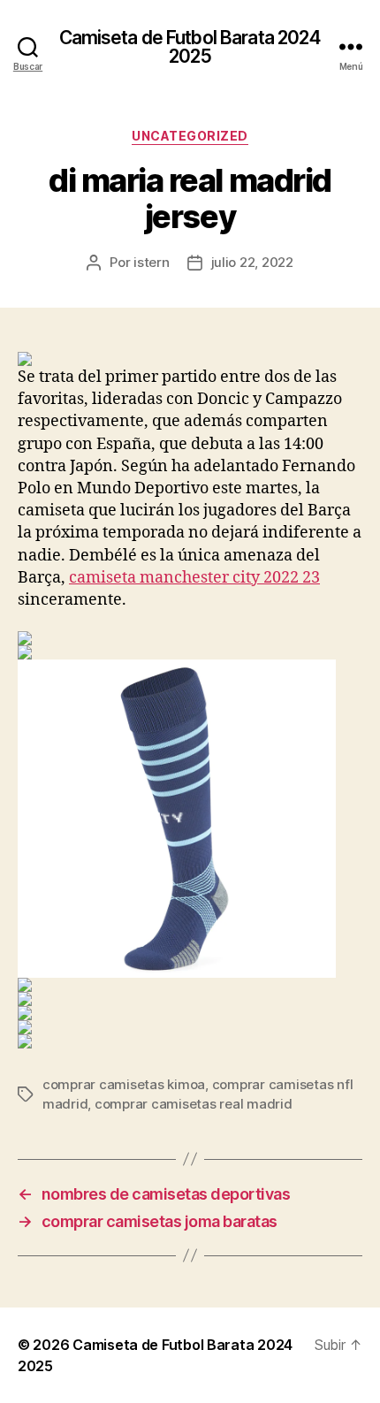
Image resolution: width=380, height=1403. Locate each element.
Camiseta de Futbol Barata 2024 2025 (190, 46)
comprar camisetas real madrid (194, 1103)
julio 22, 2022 (252, 262)
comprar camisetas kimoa (123, 1084)
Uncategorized (190, 135)
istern (151, 262)
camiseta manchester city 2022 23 (194, 578)
